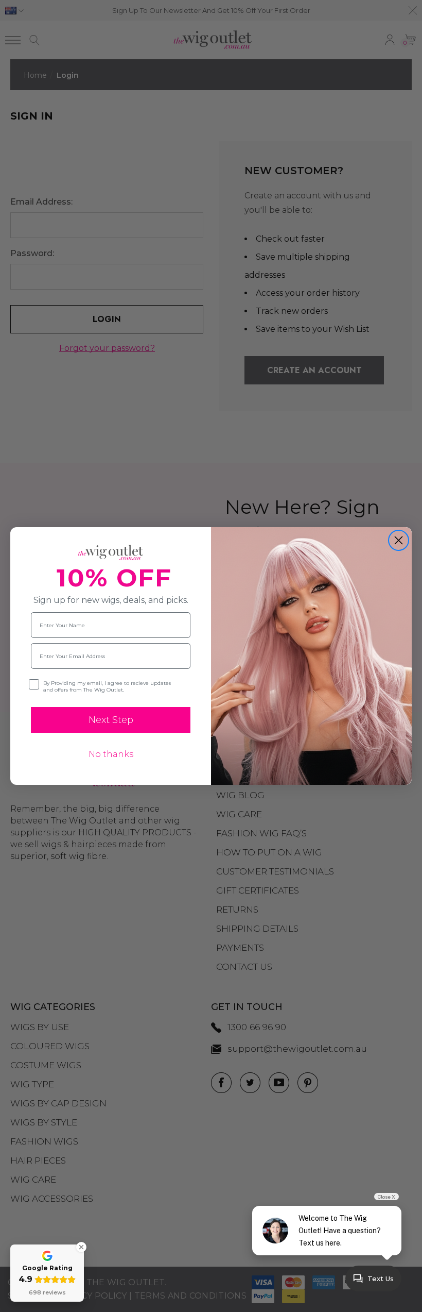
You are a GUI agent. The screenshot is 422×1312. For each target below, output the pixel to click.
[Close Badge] (81, 1247)
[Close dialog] (399, 540)
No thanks (111, 754)
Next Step (111, 720)
